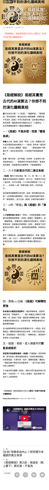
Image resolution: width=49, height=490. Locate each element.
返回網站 (9, 2)
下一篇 (5, 459)
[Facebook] (17, 475)
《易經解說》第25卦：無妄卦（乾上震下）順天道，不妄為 (23, 464)
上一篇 (5, 449)
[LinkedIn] (34, 475)
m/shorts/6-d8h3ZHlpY (27, 398)
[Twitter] (25, 475)
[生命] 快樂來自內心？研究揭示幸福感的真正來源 (23, 453)
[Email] (42, 475)
